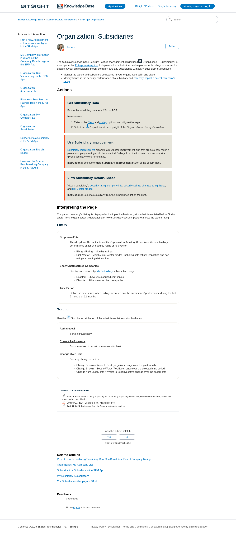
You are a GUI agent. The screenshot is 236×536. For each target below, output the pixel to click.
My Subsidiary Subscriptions (73, 475)
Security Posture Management (61, 19)
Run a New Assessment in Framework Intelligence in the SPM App (34, 43)
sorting (103, 122)
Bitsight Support (199, 526)
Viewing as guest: (197, 6)
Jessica (70, 47)
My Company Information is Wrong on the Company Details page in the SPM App (34, 59)
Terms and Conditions (134, 526)
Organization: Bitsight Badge (32, 151)
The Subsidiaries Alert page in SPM (77, 481)
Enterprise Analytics (86, 65)
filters (91, 122)
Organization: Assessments (28, 89)
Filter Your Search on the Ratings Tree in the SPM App (34, 103)
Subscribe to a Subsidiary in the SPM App (34, 139)
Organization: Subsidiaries (27, 128)
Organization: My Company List (30, 116)
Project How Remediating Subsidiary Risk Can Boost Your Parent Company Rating (103, 459)
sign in (76, 507)
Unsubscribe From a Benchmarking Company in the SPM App (34, 164)
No (127, 437)
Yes (109, 437)
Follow (172, 46)
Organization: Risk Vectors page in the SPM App (34, 76)
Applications (115, 6)
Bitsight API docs (144, 6)
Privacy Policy (98, 526)
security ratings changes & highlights (144, 185)
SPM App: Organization (92, 19)
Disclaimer (114, 526)
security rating (98, 185)
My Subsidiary (105, 271)
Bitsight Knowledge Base (30, 19)
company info (114, 185)
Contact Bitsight (158, 526)
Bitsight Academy (167, 6)
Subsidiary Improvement (81, 149)
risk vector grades (82, 188)
